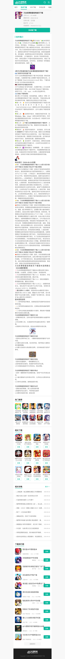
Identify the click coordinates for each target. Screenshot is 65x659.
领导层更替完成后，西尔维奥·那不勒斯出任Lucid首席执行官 (29, 532)
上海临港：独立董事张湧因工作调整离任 (29, 492)
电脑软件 (51, 7)
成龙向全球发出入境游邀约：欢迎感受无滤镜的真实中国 (29, 536)
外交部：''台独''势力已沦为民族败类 (27, 528)
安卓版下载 (32, 30)
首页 (16, 7)
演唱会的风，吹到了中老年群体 (26, 516)
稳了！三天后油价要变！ (24, 512)
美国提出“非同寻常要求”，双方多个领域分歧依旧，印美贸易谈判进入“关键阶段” (29, 524)
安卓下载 (24, 7)
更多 (46, 487)
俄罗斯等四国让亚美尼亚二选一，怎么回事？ (29, 504)
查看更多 (32, 644)
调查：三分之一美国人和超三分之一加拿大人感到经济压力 (29, 508)
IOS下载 (33, 7)
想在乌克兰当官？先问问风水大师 (27, 496)
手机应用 (42, 7)
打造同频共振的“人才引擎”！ (25, 500)
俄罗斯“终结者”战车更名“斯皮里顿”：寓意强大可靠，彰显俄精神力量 (29, 520)
